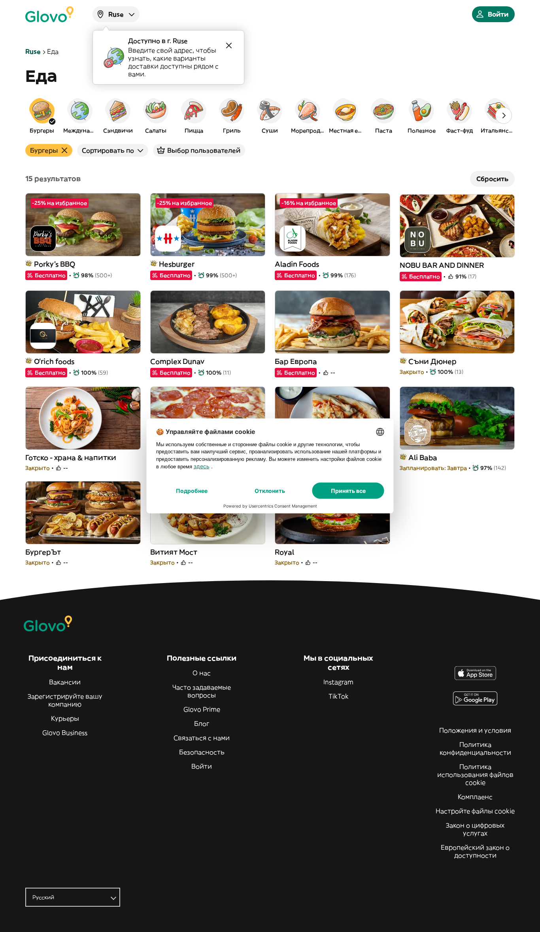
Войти (201, 766)
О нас (202, 673)
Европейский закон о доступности (475, 851)
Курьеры (65, 718)
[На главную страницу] (49, 14)
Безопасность (202, 752)
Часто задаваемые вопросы (201, 691)
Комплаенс (475, 797)
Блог (202, 723)
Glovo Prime (201, 709)
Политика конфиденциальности (475, 748)
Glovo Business (64, 733)
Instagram (338, 682)
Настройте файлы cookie (475, 811)
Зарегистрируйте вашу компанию (65, 700)
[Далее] (504, 115)
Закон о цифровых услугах (475, 829)
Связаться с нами (202, 738)
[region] (270, 115)
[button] (42, 115)
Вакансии (65, 682)
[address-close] (229, 45)
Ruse (33, 51)
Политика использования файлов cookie (475, 774)
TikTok (339, 696)
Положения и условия (475, 730)
